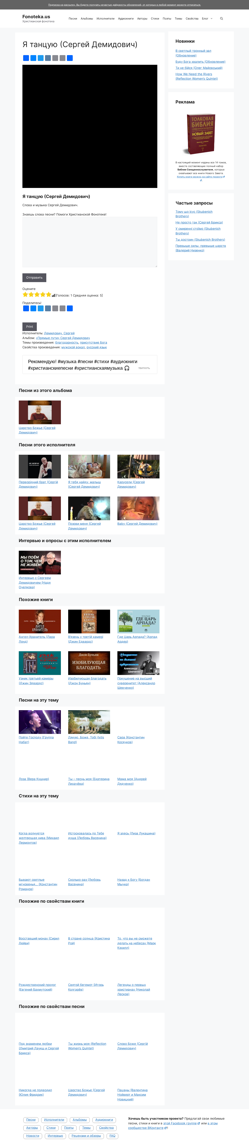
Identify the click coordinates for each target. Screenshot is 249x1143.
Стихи (155, 18)
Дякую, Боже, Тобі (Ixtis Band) (86, 740)
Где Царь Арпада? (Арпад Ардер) (137, 639)
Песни (73, 18)
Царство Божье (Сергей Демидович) (37, 430)
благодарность (66, 342)
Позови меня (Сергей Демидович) (84, 526)
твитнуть (144, 368)
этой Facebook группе (180, 1123)
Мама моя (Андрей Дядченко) (132, 781)
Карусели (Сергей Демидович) (131, 484)
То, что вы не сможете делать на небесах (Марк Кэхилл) (136, 943)
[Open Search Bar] (222, 18)
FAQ (112, 1136)
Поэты (167, 18)
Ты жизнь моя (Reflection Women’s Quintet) (87, 1046)
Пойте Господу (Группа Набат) (36, 740)
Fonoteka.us (36, 16)
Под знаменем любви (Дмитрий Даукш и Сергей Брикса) (39, 1048)
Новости (32, 1136)
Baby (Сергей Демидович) (137, 524)
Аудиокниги (126, 18)
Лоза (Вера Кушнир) (34, 779)
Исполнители (105, 18)
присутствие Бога (93, 342)
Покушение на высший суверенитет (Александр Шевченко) (136, 683)
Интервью (55, 1136)
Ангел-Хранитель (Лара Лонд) (37, 639)
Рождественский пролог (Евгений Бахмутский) (37, 987)
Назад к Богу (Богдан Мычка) (133, 882)
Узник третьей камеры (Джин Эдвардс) (36, 681)
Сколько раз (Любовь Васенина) (84, 882)
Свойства (192, 18)
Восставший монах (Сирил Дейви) (39, 941)
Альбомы (87, 18)
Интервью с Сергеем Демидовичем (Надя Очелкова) (35, 582)
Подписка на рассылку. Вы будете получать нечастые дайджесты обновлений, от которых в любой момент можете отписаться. (124, 4)
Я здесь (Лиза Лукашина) (136, 833)
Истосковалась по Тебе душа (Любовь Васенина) (87, 836)
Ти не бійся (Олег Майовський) (199, 68)
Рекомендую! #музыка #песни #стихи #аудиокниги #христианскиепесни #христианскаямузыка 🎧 (82, 364)
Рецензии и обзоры (86, 1136)
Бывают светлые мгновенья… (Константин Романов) (38, 884)
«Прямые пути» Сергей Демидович (63, 338)
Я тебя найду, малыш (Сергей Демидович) (84, 484)
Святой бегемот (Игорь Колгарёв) (86, 987)
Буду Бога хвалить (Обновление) (200, 62)
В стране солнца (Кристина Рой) (89, 941)
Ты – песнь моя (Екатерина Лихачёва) (89, 781)
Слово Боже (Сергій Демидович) (132, 1046)
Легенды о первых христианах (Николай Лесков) (133, 989)
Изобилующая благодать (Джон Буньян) (87, 681)
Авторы (142, 18)
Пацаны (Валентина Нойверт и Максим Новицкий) (132, 1094)
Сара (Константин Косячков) (131, 740)
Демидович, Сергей (59, 333)
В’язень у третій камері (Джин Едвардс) (85, 639)
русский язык (97, 347)
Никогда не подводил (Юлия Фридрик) (35, 1092)
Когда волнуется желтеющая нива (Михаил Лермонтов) (39, 838)
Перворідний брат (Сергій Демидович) (38, 484)
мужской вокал (73, 347)
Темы (178, 18)
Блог (205, 18)
